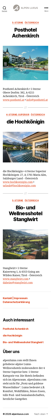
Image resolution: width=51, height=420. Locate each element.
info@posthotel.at (37, 100)
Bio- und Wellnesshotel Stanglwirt (25, 213)
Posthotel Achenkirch (25, 33)
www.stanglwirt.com (15, 279)
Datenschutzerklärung (16, 302)
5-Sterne (17, 22)
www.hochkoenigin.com (18, 182)
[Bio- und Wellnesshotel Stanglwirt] (25, 244)
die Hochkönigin (25, 121)
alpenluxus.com (20, 414)
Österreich (32, 22)
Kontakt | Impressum (15, 298)
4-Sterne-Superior (17, 114)
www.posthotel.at (13, 100)
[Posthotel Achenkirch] (25, 63)
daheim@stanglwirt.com (18, 282)
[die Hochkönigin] (25, 147)
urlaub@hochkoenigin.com (19, 185)
